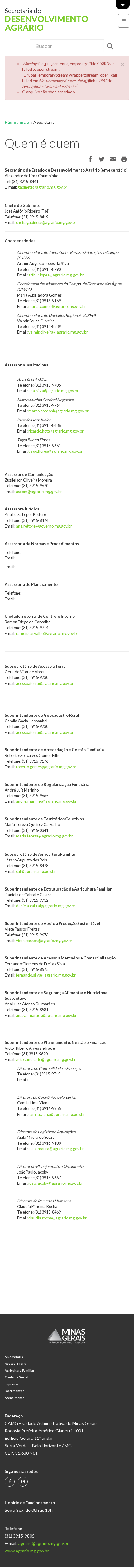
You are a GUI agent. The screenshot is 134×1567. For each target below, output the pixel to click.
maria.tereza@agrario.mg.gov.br (44, 835)
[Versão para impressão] (124, 159)
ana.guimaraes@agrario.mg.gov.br (46, 1015)
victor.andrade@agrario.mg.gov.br (45, 1059)
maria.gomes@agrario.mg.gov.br (57, 306)
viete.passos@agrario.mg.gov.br (44, 940)
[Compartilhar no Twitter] (101, 159)
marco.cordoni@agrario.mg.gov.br (58, 410)
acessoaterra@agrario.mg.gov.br (45, 683)
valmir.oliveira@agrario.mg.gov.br (58, 332)
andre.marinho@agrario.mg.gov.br (46, 801)
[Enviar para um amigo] (113, 159)
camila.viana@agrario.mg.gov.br (56, 1114)
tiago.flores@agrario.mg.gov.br (55, 451)
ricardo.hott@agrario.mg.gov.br (56, 431)
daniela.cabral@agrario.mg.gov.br (45, 905)
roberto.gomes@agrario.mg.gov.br (46, 766)
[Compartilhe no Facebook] (90, 159)
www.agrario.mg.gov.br (27, 1550)
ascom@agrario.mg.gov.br (39, 491)
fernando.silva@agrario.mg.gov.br (46, 974)
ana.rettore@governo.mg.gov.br (44, 525)
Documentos (14, 1391)
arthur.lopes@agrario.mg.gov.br (56, 274)
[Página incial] (50, 19)
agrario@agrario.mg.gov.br (43, 1543)
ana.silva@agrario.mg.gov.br (53, 390)
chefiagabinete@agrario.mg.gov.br (46, 222)
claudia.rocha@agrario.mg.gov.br (57, 1217)
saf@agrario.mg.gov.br (36, 871)
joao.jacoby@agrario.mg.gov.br (55, 1183)
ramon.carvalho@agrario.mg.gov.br (47, 633)
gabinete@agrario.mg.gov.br (42, 187)
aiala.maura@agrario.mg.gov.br (56, 1148)
